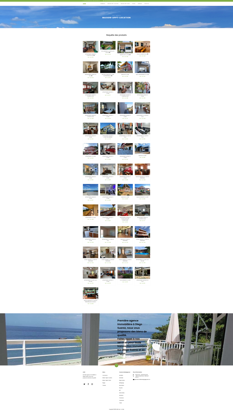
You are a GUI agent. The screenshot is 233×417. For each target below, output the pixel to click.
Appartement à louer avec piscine (142, 260)
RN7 (120, 390)
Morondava (121, 385)
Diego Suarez (122, 380)
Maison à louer (125, 74)
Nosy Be (120, 387)
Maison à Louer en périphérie (125, 240)
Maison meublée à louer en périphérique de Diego (90, 301)
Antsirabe (121, 377)
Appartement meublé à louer (107, 92)
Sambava (121, 395)
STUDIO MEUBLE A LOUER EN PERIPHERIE (142, 240)
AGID (84, 4)
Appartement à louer (90, 156)
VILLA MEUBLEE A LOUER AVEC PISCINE (107, 52)
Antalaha (121, 375)
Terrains (140, 3)
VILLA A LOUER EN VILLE (142, 54)
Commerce (102, 3)
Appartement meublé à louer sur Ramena (107, 136)
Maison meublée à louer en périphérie (142, 177)
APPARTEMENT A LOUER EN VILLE (142, 116)
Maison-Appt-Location (113, 3)
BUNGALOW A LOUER (125, 54)
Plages (133, 3)
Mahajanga (121, 382)
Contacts (146, 3)
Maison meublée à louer (142, 197)
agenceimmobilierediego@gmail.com (112, 0)
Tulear (120, 402)
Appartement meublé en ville (90, 75)
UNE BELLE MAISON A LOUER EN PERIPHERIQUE (108, 75)
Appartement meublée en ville (142, 281)
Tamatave (121, 397)
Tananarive (121, 400)
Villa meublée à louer (125, 280)
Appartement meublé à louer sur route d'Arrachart (125, 219)
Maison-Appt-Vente (125, 3)
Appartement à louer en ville (125, 136)
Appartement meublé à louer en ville (90, 54)
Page (113, 15)
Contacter (121, 358)
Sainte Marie (121, 392)
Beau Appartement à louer (142, 74)
